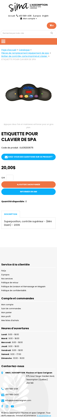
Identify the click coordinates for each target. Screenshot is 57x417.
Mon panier (6, 312)
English (45, 15)
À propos (37, 15)
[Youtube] (12, 406)
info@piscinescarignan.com (18, 400)
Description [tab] (10, 214)
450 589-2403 (12, 394)
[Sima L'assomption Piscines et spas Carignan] (28, 7)
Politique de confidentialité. (14, 290)
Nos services (7, 278)
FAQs (3, 270)
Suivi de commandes (11, 308)
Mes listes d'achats (10, 320)
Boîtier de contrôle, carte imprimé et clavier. (24, 56)
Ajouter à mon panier (28, 184)
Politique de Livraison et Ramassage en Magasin (23, 286)
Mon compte (29, 18)
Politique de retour (9, 282)
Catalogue (24, 49)
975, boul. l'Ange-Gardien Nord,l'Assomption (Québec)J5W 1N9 (40, 379)
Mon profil (5, 316)
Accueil (11, 15)
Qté (3, 177)
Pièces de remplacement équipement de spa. (25, 53)
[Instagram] (7, 406)
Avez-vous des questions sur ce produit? (30, 157)
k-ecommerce (44, 415)
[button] (51, 25)
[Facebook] (2, 406)
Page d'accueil (8, 49)
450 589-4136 (25, 15)
